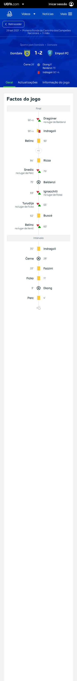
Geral (9, 82)
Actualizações (28, 82)
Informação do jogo (56, 82)
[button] (28, 14)
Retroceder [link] (15, 24)
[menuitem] (28, 14)
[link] (48, 14)
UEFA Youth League (9, 14)
